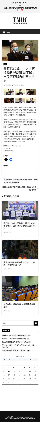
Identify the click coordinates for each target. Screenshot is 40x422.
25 (14, 379)
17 (9, 375)
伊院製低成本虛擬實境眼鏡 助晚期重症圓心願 (15, 339)
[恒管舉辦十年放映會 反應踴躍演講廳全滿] (20, 277)
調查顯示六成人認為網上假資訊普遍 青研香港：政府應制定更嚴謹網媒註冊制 (20, 226)
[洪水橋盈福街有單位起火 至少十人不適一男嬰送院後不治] (20, 241)
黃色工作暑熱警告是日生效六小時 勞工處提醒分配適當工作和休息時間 (21, 8)
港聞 (5, 64)
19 (19, 375)
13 (24, 371)
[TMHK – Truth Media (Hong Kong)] (4, 31)
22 (35, 375)
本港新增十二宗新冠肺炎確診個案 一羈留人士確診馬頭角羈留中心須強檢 (21, 181)
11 (14, 371)
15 (35, 371)
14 (30, 371)
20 (24, 375)
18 (14, 375)
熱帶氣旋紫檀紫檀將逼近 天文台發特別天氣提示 (16, 350)
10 (9, 371)
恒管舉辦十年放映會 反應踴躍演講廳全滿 (19, 305)
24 (9, 379)
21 (30, 375)
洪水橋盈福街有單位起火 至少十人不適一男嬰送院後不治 (19, 263)
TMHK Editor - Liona (19, 85)
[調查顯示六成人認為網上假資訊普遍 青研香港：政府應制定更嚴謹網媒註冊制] (20, 202)
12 (19, 371)
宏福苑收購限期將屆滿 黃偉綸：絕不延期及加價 (16, 342)
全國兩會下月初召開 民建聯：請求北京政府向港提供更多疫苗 (19, 188)
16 (3, 375)
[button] (8, 91)
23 (3, 379)
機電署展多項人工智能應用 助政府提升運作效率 (16, 335)
